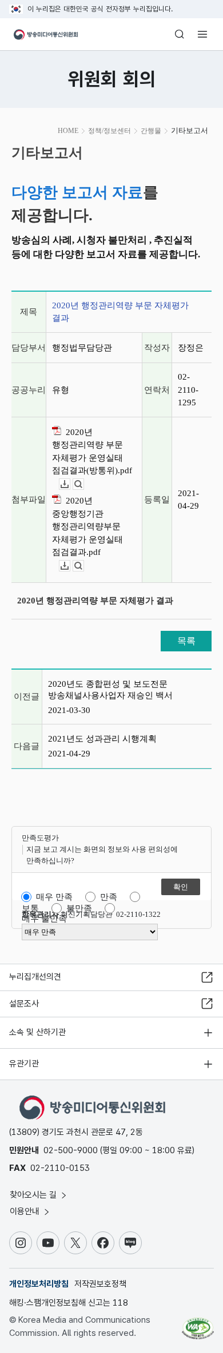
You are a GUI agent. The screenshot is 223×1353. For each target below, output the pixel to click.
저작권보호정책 (100, 1284)
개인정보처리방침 (39, 1284)
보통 (30, 908)
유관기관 (24, 1063)
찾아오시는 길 (34, 1195)
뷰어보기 (83, 484)
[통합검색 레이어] (179, 34)
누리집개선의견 (35, 977)
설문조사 (24, 1003)
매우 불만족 (44, 918)
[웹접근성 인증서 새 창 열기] (198, 1324)
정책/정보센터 (109, 131)
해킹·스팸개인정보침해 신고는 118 (68, 1303)
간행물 (151, 131)
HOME (68, 131)
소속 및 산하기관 (37, 1032)
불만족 (79, 908)
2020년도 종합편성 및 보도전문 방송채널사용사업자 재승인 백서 (110, 689)
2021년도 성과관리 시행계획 (102, 738)
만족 (108, 896)
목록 (186, 641)
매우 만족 (54, 896)
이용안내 (26, 1211)
